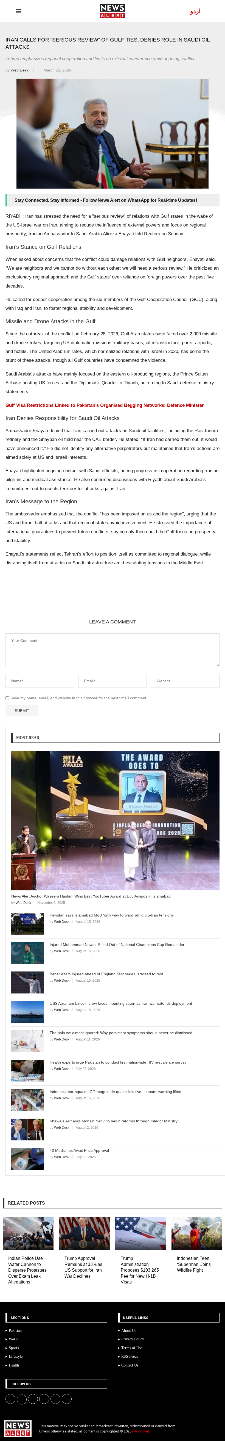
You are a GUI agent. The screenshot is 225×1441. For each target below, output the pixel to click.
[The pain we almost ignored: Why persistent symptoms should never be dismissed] (27, 1041)
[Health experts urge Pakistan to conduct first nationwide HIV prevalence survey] (27, 1071)
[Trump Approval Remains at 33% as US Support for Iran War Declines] (84, 1233)
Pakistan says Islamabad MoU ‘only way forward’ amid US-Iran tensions (112, 915)
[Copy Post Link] (95, 599)
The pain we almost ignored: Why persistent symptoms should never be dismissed (121, 1033)
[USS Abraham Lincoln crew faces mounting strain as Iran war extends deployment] (27, 1012)
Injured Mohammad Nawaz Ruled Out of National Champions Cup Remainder (117, 944)
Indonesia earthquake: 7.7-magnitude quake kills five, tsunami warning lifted (115, 1091)
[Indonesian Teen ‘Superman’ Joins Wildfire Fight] (196, 1233)
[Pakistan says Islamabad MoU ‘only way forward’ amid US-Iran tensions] (27, 924)
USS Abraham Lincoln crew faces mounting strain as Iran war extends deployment (121, 1003)
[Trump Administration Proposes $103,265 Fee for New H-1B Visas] (140, 1233)
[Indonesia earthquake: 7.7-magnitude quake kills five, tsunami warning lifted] (27, 1100)
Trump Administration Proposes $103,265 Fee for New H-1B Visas (140, 1270)
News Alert (140, 1431)
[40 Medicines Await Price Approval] (27, 1159)
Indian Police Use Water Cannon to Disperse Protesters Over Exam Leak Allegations (27, 1270)
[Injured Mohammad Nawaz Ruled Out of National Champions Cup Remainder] (27, 953)
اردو (195, 11)
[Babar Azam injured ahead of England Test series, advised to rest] (27, 982)
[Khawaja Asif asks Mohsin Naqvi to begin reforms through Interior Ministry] (27, 1130)
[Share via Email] (108, 599)
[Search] (206, 11)
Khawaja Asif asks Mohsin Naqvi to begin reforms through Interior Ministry (114, 1121)
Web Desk (20, 70)
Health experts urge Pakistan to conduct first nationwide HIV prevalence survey (118, 1062)
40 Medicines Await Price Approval (79, 1150)
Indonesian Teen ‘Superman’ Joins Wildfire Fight (194, 1264)
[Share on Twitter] (55, 599)
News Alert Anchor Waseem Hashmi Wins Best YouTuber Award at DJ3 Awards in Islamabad (91, 896)
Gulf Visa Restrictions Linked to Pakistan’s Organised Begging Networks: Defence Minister (104, 405)
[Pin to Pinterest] (68, 599)
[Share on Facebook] (42, 599)
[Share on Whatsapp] (82, 599)
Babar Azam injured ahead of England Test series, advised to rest (106, 974)
